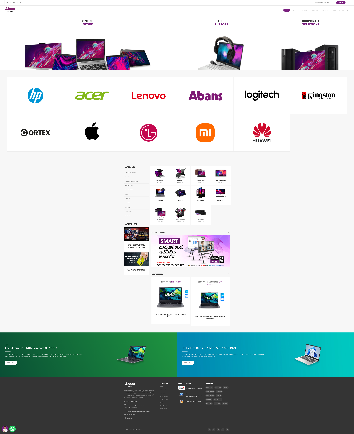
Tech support (325, 10)
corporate (163, 393)
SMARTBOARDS (210, 391)
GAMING (226, 387)
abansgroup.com (131, 414)
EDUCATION (218, 387)
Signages (127, 198)
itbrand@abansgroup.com (131, 407)
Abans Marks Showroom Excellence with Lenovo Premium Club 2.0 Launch (136, 245)
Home (286, 10)
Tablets (126, 194)
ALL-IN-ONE (217, 403)
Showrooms (163, 408)
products (294, 10)
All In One (127, 203)
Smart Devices (314, 10)
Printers (127, 216)
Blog (334, 10)
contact (341, 10)
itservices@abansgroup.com (137, 405)
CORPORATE (209, 387)
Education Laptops (130, 172)
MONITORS (209, 403)
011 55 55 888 (134, 401)
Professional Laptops (131, 181)
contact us (163, 405)
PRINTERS (208, 399)
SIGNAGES (219, 391)
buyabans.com (130, 418)
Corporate (304, 10)
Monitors (127, 207)
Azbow (130, 429)
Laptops (127, 177)
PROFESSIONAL (210, 395)
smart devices (164, 396)
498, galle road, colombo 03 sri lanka (140, 411)
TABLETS (219, 395)
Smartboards (128, 185)
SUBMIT (341, 2)
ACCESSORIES (217, 399)
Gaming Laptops (129, 190)
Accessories (128, 211)
